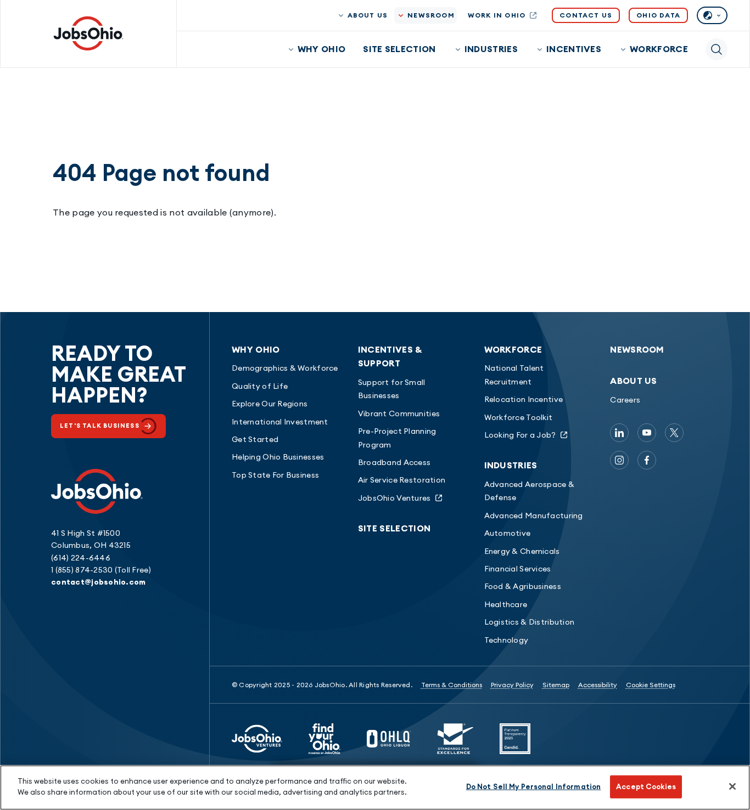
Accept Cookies (646, 786)
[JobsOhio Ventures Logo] (257, 738)
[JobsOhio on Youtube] (646, 432)
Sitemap (555, 685)
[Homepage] (88, 33)
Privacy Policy (512, 685)
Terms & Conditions (451, 685)
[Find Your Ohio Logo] (324, 738)
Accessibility (597, 685)
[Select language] (712, 15)
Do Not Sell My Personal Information (533, 786)
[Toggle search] (716, 49)
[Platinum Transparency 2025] (515, 738)
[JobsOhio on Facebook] (646, 460)
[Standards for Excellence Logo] (455, 738)
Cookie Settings (650, 685)
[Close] (732, 786)
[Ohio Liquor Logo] (389, 738)
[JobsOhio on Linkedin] (619, 432)
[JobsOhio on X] (674, 432)
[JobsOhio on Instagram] (619, 460)
